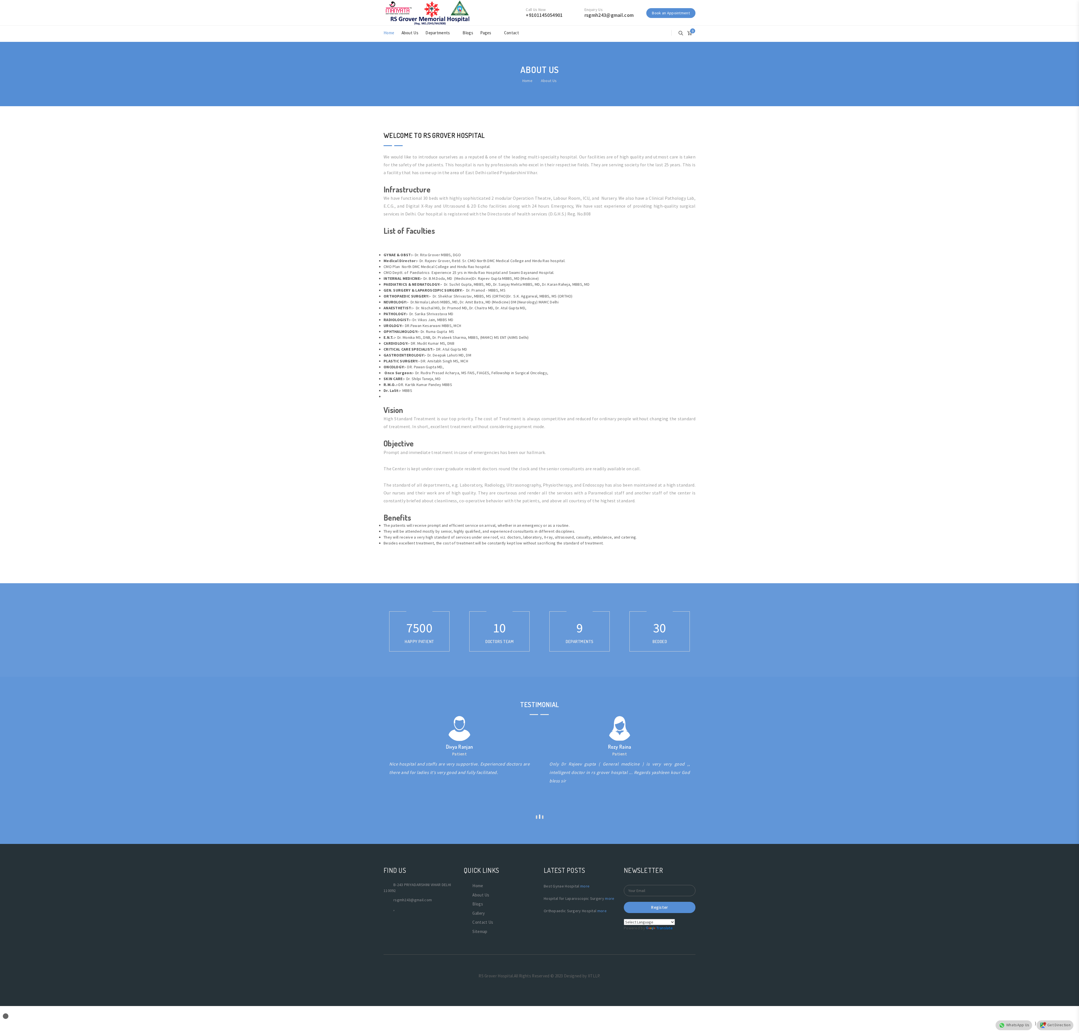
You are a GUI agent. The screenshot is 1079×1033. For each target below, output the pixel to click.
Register (659, 907)
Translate (664, 927)
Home (389, 32)
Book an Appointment (671, 12)
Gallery (478, 913)
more (585, 886)
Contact (511, 32)
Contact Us (482, 922)
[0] (689, 32)
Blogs (468, 32)
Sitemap (479, 931)
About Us (410, 32)
